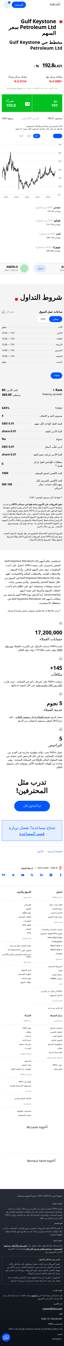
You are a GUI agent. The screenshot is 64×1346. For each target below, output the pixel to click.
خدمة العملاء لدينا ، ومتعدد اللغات (32, 717)
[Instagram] (51, 875)
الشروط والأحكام (19, 1245)
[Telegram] (13, 875)
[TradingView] (3, 875)
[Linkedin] (41, 875)
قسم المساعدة (32, 833)
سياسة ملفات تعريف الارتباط (39, 1248)
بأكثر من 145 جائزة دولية (49, 685)
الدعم (33, 1295)
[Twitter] (32, 875)
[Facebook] (60, 875)
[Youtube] (22, 875)
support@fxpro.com (52, 1308)
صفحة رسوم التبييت (14, 88)
